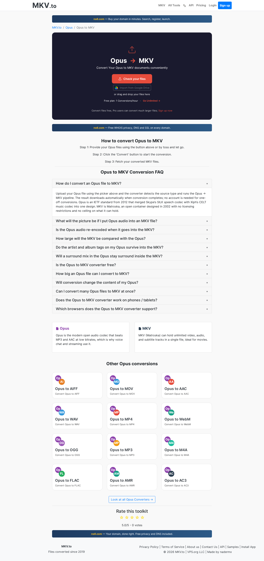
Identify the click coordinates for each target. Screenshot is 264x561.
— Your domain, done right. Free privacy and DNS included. (132, 533)
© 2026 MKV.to (174, 552)
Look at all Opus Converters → (132, 499)
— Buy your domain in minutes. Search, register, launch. (132, 18)
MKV (161, 5)
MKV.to (57, 27)
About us (193, 547)
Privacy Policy (149, 547)
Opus (69, 27)
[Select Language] (184, 5)
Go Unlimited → (151, 100)
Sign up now (165, 110)
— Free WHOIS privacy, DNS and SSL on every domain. (132, 127)
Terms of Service (172, 547)
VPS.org (192, 552)
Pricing (201, 5)
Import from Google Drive (134, 87)
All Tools (174, 5)
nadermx (226, 552)
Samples (233, 547)
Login (213, 5)
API (191, 5)
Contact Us (209, 547)
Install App (248, 547)
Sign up (225, 5)
